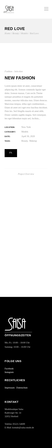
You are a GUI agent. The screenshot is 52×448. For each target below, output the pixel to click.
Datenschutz (22, 387)
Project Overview (26, 174)
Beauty (24, 141)
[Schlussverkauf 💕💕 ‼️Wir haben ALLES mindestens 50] (26, 216)
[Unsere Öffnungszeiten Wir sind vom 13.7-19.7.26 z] (26, 263)
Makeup (33, 141)
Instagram (9, 372)
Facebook (9, 368)
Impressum (10, 387)
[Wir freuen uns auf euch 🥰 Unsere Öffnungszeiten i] (26, 242)
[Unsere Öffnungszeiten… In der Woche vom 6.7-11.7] (26, 287)
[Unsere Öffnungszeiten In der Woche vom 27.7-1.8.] (26, 229)
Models (24, 131)
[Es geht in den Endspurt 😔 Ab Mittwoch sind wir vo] (26, 201)
